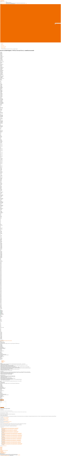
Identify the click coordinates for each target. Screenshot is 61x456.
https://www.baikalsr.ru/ (6, 420)
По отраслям (12, 7)
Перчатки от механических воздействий (13, 25)
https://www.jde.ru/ (7, 419)
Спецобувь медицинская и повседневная (13, 15)
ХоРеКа (13, 35)
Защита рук (10, 24)
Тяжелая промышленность (13, 38)
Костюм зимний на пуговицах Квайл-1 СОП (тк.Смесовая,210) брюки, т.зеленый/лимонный (12, 435)
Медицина (15, 34)
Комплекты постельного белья (12, 31)
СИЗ (9, 18)
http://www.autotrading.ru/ (6, 417)
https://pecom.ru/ (9, 421)
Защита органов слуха (15, 20)
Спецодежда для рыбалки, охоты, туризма (13, 11)
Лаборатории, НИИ (11, 34)
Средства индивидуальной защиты (4, 450)
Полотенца (17, 31)
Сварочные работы (16, 35)
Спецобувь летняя (11, 14)
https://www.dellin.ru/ (6, 418)
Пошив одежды (20, 23)
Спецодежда (16, 5)
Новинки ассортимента (11, 5)
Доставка (3, 362)
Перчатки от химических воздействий (13, 26)
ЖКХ (18, 36)
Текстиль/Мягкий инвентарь (12, 30)
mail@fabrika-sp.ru (2, 0)
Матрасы (10, 32)
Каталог (2, 44)
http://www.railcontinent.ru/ (6, 422)
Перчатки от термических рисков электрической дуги (13, 29)
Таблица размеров (10, 340)
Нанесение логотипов (24, 23)
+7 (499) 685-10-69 (2, 452)
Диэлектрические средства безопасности (13, 22)
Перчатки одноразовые (14, 28)
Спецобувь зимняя (15, 14)
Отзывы (2, 361)
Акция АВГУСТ (16, 7)
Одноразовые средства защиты (12, 23)
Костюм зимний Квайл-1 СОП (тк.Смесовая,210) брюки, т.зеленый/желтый (10, 428)
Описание (3, 360)
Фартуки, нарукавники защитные (13, 21)
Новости (1, 447)
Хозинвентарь (10, 33)
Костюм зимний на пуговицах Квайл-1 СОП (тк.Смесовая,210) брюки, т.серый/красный (11, 442)
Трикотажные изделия (11, 13)
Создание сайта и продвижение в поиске (4, 455)
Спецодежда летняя (16, 9)
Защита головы (11, 19)
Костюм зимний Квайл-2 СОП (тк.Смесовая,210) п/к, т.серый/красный (9, 430)
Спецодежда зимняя (11, 9)
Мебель (17, 33)
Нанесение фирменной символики (4, 340)
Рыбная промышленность (12, 36)
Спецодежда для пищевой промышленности (12, 12)
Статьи (1, 448)
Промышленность (13, 37)
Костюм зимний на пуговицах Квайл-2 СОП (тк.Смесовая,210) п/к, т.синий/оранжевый (11, 440)
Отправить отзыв (2, 407)
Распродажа (10, 40)
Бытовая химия (14, 33)
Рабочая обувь (1, 451)
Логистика (16, 36)
